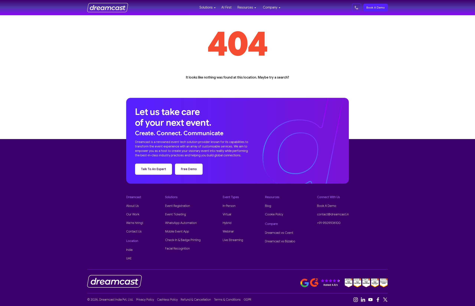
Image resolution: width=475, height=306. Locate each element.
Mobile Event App (177, 231)
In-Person (229, 206)
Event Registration (177, 206)
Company (270, 7)
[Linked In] (363, 299)
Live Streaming (233, 240)
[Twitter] (385, 299)
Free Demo (189, 169)
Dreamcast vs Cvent (279, 233)
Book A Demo (375, 7)
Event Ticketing (175, 214)
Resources (245, 7)
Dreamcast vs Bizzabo (280, 241)
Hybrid (227, 223)
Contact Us (134, 231)
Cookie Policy (274, 214)
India (129, 250)
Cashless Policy (167, 300)
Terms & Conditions (227, 300)
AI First (226, 7)
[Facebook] (378, 299)
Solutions (206, 7)
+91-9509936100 (328, 223)
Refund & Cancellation (196, 300)
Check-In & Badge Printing (183, 240)
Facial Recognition (177, 248)
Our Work (132, 214)
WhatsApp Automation (181, 223)
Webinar (228, 231)
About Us (132, 206)
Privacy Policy (145, 300)
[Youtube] (370, 299)
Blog (268, 206)
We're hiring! (134, 223)
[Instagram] (355, 299)
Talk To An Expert (153, 169)
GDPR (247, 300)
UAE (129, 258)
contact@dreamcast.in (333, 214)
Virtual (227, 214)
